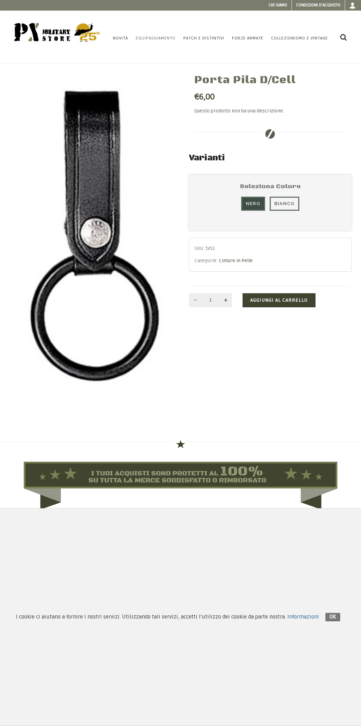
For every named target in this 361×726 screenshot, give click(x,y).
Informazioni (303, 617)
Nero (253, 203)
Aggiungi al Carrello (279, 300)
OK (333, 617)
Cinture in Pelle (236, 261)
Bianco (284, 203)
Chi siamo (278, 5)
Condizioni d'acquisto (318, 5)
